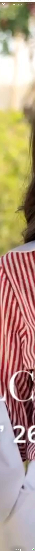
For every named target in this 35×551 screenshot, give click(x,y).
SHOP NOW (17, 549)
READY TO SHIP (20, 4)
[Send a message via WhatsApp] (33, 549)
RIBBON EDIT (15, 4)
